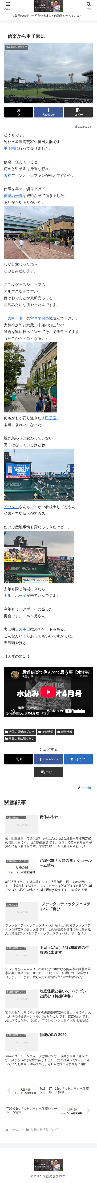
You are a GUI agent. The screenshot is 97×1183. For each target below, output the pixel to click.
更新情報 (47, 731)
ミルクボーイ (15, 595)
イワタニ (11, 507)
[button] (78, 112)
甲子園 (9, 148)
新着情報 (66, 731)
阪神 (7, 176)
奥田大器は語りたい (21, 738)
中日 (26, 629)
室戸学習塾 (39, 318)
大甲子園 (15, 318)
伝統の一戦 (13, 196)
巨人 (30, 176)
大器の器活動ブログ (21, 731)
